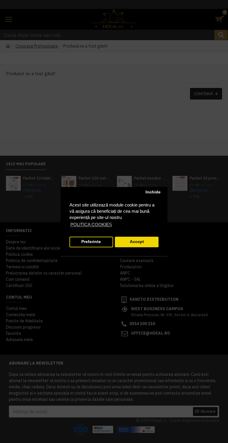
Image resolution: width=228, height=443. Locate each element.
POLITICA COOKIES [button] (91, 224)
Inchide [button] (153, 192)
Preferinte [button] (91, 242)
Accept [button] (137, 242)
